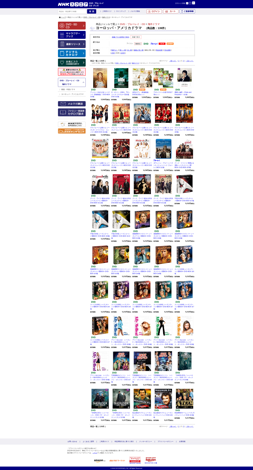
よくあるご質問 (88, 441)
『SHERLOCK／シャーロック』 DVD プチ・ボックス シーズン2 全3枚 (120, 415)
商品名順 (159, 50)
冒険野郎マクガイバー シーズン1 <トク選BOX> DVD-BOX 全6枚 (163, 271)
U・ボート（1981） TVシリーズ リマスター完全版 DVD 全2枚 (120, 94)
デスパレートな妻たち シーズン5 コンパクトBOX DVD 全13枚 (163, 130)
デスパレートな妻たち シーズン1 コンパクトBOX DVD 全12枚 (142, 165)
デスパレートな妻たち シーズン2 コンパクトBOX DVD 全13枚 (121, 165)
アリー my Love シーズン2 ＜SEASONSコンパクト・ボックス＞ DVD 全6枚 (184, 342)
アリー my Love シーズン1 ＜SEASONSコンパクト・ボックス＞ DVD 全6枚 (100, 377)
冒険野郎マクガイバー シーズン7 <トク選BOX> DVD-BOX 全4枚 (142, 236)
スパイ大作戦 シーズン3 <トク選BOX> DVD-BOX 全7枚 (163, 307)
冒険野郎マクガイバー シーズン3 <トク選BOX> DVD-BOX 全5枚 (121, 271)
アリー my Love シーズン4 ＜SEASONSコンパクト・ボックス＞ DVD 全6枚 (142, 342)
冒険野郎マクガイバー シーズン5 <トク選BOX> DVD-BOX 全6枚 (184, 236)
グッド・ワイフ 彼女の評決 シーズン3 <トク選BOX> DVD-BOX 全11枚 (142, 201)
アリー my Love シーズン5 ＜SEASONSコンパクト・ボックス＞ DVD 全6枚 (121, 342)
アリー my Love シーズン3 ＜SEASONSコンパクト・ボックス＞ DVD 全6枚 (163, 342)
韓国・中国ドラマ (68, 89)
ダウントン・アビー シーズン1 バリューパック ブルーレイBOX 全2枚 (163, 165)
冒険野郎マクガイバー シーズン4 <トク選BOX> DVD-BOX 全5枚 (100, 271)
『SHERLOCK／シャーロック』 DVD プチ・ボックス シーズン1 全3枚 (99, 415)
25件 (113, 53)
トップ (63, 17)
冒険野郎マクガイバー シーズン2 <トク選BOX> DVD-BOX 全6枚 (142, 271)
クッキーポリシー (145, 441)
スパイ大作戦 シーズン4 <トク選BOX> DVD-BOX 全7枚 (142, 307)
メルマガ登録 (135, 11)
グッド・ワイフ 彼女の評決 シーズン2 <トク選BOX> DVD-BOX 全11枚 (121, 201)
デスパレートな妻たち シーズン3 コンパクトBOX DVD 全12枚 (100, 165)
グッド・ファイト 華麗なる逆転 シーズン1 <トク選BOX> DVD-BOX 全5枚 (184, 165)
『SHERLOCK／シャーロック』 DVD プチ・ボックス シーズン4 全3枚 (184, 377)
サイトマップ (121, 11)
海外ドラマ (106, 17)
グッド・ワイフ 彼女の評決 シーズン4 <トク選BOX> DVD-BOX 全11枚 (163, 201)
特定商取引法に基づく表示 (124, 441)
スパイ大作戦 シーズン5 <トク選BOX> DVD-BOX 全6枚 (121, 307)
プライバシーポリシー (165, 441)
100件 (123, 53)
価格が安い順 (138, 50)
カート (170, 11)
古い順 (129, 50)
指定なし (114, 50)
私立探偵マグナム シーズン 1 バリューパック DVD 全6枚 (163, 415)
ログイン (154, 11)
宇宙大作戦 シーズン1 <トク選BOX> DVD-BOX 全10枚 (120, 236)
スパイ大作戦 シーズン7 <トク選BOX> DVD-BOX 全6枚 (184, 271)
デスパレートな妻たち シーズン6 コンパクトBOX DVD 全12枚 (142, 130)
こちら (95, 453)
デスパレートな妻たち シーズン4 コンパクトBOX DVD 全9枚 (184, 130)
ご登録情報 (187, 11)
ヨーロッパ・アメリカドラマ (72, 94)
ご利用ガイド (107, 11)
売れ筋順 (167, 50)
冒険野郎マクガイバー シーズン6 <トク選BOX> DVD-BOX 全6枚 (163, 236)
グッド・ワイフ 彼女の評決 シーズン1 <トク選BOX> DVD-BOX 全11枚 (100, 201)
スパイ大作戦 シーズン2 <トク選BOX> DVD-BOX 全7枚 (184, 307)
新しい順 (123, 50)
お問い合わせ (72, 441)
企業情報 (182, 441)
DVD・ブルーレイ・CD (92, 17)
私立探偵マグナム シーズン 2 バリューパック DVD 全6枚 (142, 415)
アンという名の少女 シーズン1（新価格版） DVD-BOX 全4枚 (100, 94)
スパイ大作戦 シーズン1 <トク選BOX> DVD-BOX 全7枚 (100, 342)
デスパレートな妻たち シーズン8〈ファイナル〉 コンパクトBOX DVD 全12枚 (100, 130)
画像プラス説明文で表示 (120, 37)
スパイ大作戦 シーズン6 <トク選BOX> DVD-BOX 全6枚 (100, 307)
